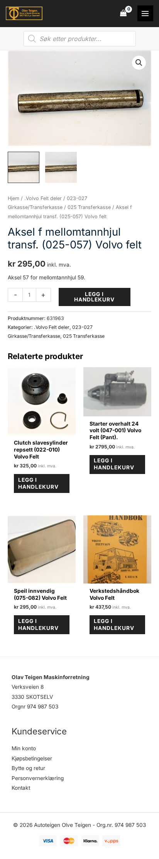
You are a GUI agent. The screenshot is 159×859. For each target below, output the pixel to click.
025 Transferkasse (89, 207)
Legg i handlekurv (94, 297)
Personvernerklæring (38, 778)
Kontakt (21, 788)
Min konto (24, 748)
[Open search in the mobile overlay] (80, 38)
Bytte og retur (28, 768)
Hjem (13, 198)
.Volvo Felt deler (43, 198)
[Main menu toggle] (145, 13)
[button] (139, 63)
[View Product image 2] (61, 167)
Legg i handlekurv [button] (38, 483)
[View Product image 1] (23, 167)
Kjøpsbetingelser (32, 758)
